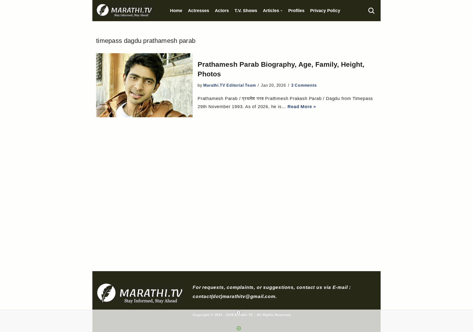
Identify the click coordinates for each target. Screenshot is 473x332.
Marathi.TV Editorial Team (229, 85)
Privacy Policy (325, 10)
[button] (281, 11)
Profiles (296, 10)
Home (176, 10)
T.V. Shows (246, 10)
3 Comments (304, 85)
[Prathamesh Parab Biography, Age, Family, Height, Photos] (144, 85)
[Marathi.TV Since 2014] (124, 10)
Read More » (301, 106)
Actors (222, 10)
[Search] (371, 11)
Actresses (198, 10)
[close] (238, 313)
